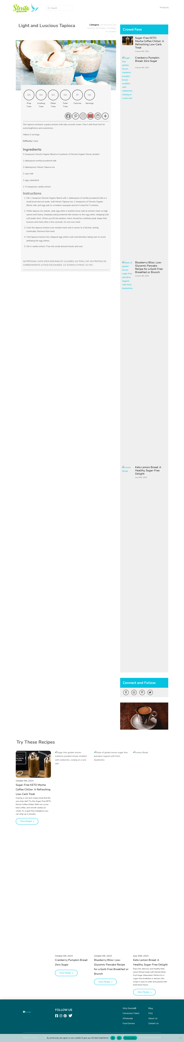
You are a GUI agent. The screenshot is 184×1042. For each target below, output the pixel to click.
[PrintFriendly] (97, 116)
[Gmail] (90, 116)
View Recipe (26, 821)
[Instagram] (83, 116)
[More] (105, 116)
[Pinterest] (75, 116)
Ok (113, 1038)
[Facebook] (68, 116)
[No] (180, 1038)
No (119, 1038)
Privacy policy (130, 1038)
